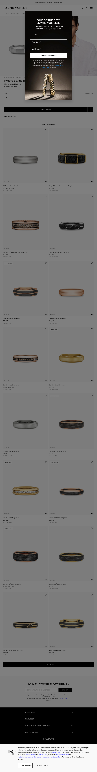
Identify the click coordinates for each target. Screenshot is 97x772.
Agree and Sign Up (49, 55)
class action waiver (62, 754)
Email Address (37, 35)
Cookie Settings (41, 765)
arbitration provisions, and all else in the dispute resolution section (39, 757)
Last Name (36, 49)
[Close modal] (68, 15)
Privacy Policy (59, 66)
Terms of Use (45, 67)
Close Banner (25, 765)
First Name (36, 42)
